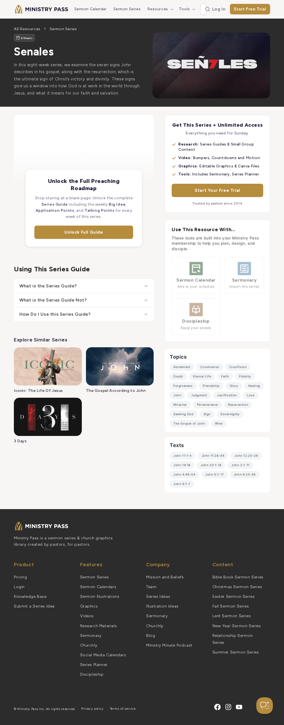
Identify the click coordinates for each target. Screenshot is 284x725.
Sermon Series (63, 29)
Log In (219, 9)
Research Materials (98, 626)
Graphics (89, 606)
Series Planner (94, 664)
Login (19, 586)
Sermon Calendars (98, 586)
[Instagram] (228, 707)
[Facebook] (217, 707)
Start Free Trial (250, 9)
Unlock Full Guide (83, 232)
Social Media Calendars (103, 655)
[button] (159, 9)
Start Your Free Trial (217, 190)
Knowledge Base (30, 596)
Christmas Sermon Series (237, 586)
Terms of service (123, 709)
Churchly (88, 645)
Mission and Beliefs (165, 577)
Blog (150, 635)
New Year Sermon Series (236, 626)
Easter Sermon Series (233, 596)
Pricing (20, 577)
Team (151, 586)
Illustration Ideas (162, 606)
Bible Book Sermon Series (237, 577)
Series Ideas (158, 596)
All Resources (27, 29)
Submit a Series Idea (34, 606)
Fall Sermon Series (230, 606)
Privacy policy (92, 709)
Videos (87, 616)
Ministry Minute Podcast (169, 645)
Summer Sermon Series (235, 652)
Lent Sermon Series (231, 616)
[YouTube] (239, 707)
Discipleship (92, 674)
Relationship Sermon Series (232, 639)
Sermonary (91, 635)
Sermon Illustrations (100, 596)
